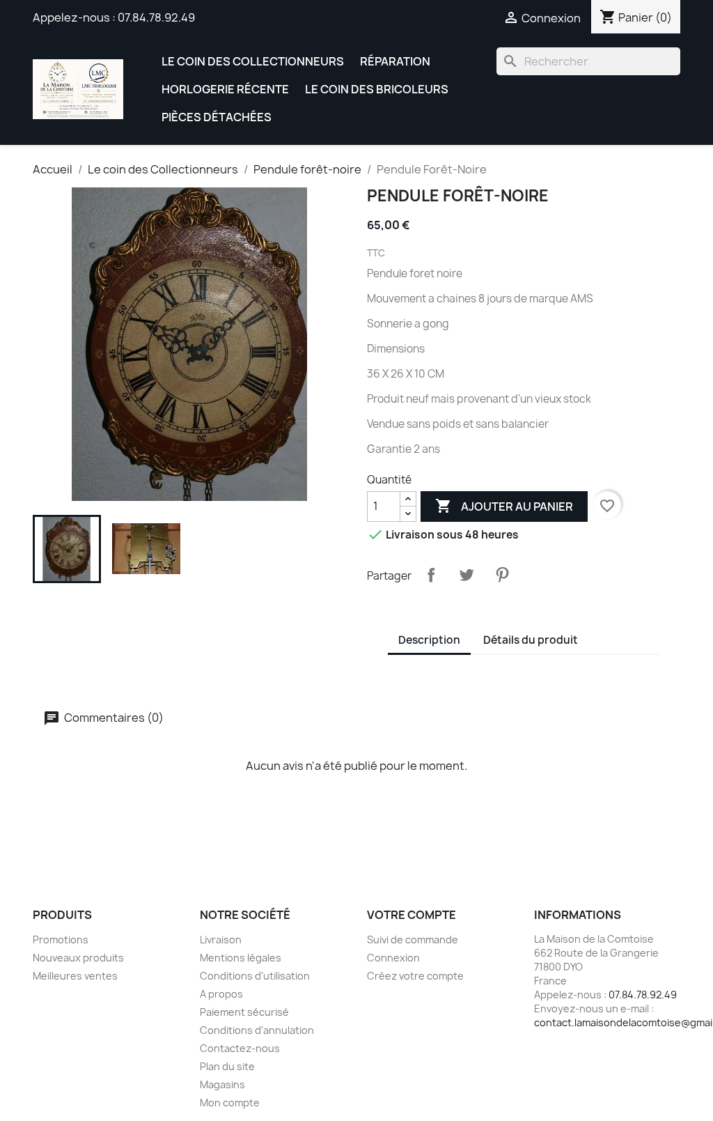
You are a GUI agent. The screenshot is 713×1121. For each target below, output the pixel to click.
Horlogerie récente (225, 89)
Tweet (466, 575)
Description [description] (429, 640)
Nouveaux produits (78, 957)
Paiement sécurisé (244, 1012)
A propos (221, 993)
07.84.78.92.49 (156, 17)
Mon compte (230, 1102)
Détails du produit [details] (530, 640)
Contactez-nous (240, 1048)
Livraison (221, 939)
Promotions (60, 939)
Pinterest (502, 575)
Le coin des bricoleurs (376, 89)
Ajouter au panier (504, 505)
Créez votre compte (415, 975)
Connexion (393, 957)
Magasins (222, 1084)
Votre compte (411, 914)
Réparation (395, 61)
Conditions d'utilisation (255, 975)
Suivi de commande (412, 939)
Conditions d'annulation (257, 1030)
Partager (431, 575)
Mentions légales (240, 957)
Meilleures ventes (75, 975)
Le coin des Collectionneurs (253, 61)
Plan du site (227, 1066)
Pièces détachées (217, 117)
